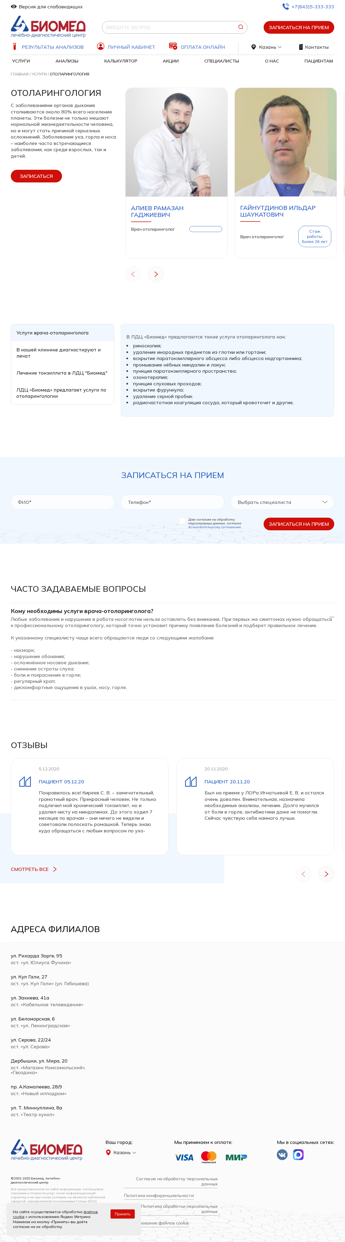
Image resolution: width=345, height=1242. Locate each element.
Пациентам (319, 61)
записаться (36, 176)
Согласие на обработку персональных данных (177, 1181)
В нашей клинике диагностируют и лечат (58, 353)
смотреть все (30, 869)
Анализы (67, 61)
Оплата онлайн (203, 47)
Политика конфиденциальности (159, 1195)
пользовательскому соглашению (214, 527)
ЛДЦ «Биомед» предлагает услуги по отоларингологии (61, 393)
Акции (171, 61)
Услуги (21, 61)
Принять (122, 1214)
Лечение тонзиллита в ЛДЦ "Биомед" (61, 373)
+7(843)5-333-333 (313, 7)
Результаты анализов (53, 47)
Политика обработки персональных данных (179, 1209)
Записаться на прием (299, 27)
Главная (20, 74)
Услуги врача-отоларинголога (52, 333)
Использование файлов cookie (156, 1223)
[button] (133, 274)
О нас (272, 61)
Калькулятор (120, 61)
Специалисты (221, 61)
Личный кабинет (131, 47)
